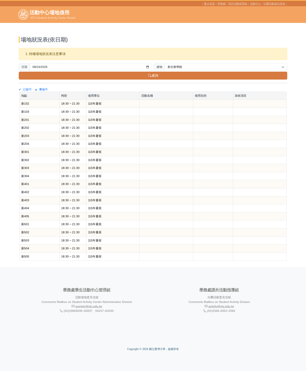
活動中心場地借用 (52, 14)
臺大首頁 (209, 3)
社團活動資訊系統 (274, 3)
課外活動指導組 (237, 3)
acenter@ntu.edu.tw (88, 306)
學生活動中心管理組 (93, 290)
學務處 (222, 3)
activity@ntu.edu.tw (221, 306)
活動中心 (255, 3)
